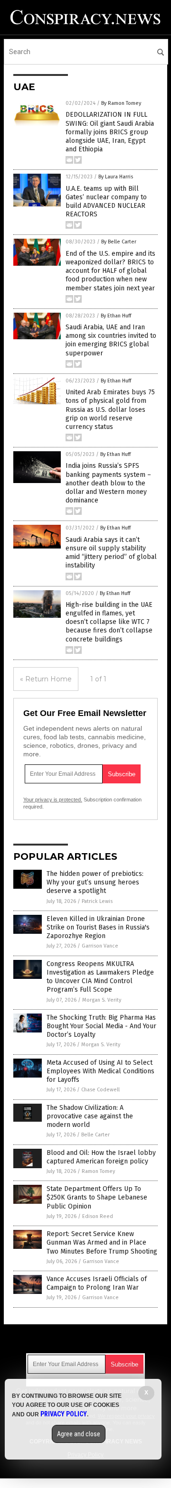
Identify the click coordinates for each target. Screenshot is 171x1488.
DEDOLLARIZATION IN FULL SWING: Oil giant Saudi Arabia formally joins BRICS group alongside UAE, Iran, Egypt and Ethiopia (110, 132)
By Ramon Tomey (121, 103)
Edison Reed (97, 1216)
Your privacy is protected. (52, 799)
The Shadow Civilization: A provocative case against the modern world (90, 1116)
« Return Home (46, 679)
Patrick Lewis (97, 901)
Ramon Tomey (98, 1171)
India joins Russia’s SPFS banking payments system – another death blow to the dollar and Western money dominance (108, 483)
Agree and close (78, 1434)
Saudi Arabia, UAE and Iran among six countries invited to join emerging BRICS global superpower (111, 340)
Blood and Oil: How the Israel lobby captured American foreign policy (101, 1157)
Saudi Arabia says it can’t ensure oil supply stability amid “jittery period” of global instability (111, 553)
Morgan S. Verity (101, 1000)
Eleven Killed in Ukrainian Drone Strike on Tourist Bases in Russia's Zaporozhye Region (98, 927)
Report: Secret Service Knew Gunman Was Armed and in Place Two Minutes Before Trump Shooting (102, 1242)
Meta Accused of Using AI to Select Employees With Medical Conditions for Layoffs (100, 1071)
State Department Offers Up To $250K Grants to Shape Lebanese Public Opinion (97, 1197)
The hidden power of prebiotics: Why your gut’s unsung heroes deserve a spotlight (95, 882)
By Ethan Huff (116, 316)
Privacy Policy (63, 1414)
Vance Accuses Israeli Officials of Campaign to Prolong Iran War (97, 1283)
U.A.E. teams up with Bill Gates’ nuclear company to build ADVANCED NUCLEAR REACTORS (106, 202)
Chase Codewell (100, 1090)
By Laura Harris (115, 177)
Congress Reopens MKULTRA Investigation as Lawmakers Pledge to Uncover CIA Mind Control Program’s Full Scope (100, 977)
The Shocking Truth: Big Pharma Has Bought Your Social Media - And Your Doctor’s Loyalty (101, 1026)
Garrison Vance (100, 946)
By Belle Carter (118, 242)
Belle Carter (95, 1135)
